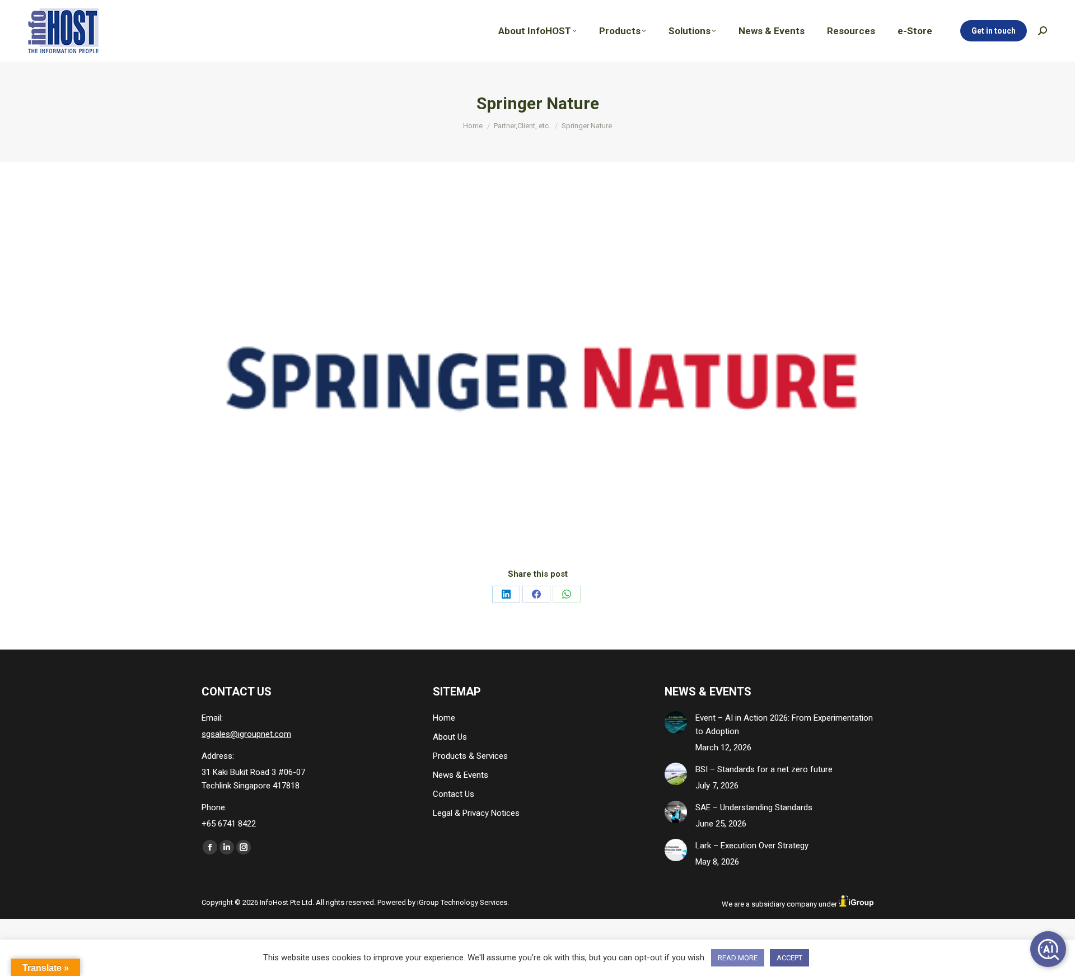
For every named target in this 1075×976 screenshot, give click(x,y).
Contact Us (453, 794)
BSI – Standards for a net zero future (764, 769)
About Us (450, 737)
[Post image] (676, 722)
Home (444, 718)
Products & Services (470, 756)
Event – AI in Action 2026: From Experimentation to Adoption (784, 724)
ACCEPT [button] (789, 958)
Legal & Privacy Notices (476, 813)
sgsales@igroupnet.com (246, 734)
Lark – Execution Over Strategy (751, 845)
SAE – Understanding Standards (753, 807)
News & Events (460, 775)
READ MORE (738, 958)
